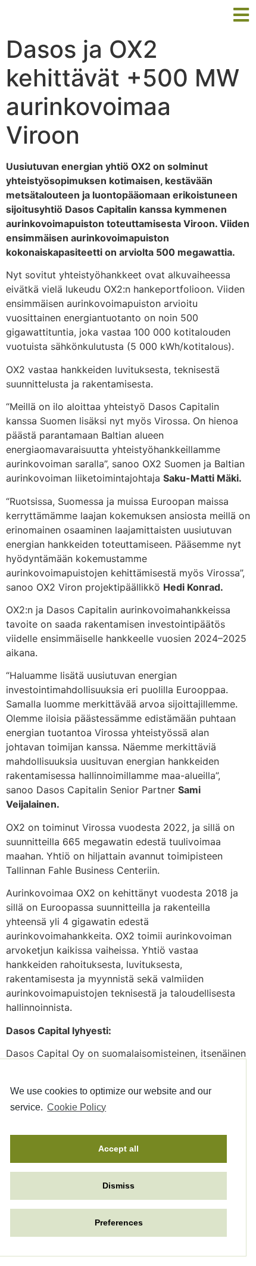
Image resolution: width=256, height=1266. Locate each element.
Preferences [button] (119, 1222)
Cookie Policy (76, 1107)
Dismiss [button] (118, 1185)
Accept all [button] (118, 1148)
